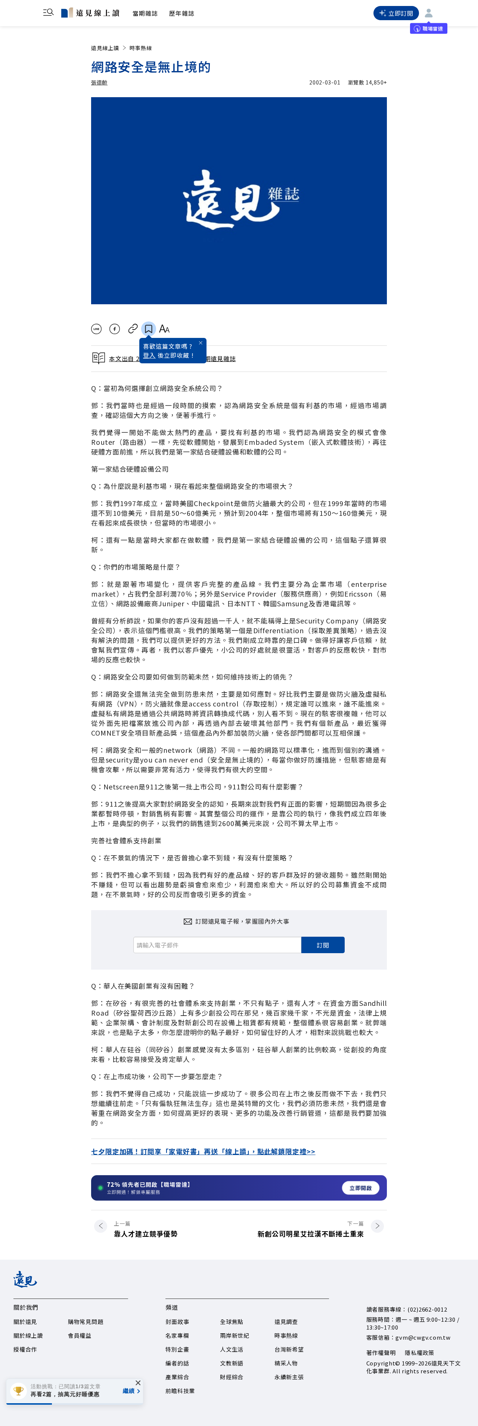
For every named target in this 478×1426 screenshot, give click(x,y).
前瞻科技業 (180, 1391)
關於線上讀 (28, 1335)
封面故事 (177, 1321)
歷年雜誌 (182, 13)
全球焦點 (231, 1321)
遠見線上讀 (105, 48)
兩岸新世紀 (234, 1335)
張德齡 (99, 82)
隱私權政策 (419, 1352)
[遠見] (25, 1285)
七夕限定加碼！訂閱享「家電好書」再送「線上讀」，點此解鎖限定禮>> (203, 1151)
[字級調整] (164, 329)
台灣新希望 (289, 1349)
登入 (149, 355)
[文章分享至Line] (96, 329)
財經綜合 (231, 1377)
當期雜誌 (145, 13)
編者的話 (177, 1363)
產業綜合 (177, 1377)
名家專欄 (177, 1335)
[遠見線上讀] (90, 12)
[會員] (429, 13)
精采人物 (286, 1363)
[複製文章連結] (133, 329)
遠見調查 (286, 1321)
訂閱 (323, 944)
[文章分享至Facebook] (115, 329)
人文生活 (231, 1349)
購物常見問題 (85, 1321)
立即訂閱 (400, 13)
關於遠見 (25, 1321)
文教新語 (231, 1363)
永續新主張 (289, 1377)
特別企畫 (177, 1349)
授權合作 (25, 1349)
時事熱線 (141, 48)
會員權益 (79, 1335)
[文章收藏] (148, 328)
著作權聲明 (381, 1352)
